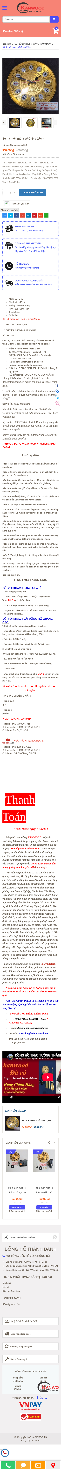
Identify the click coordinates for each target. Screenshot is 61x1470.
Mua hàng (17, 1207)
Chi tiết (44, 1207)
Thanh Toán (14, 312)
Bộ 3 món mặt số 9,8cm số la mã (44, 1190)
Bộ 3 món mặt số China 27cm (36, 1120)
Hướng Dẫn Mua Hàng (19, 305)
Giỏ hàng (6, 1283)
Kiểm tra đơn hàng (11, 1291)
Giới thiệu (13, 315)
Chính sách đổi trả (17, 302)
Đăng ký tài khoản (11, 1304)
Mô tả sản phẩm (16, 299)
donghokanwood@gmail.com (29, 361)
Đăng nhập (7, 31)
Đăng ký (19, 31)
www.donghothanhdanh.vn (29, 365)
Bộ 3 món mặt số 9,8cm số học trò (17, 1190)
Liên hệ (5, 1287)
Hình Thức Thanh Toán (19, 308)
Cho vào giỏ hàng (32, 192)
